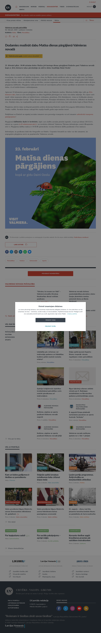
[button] (50, 326)
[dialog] (50, 316)
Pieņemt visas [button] (51, 320)
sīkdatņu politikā (72, 314)
